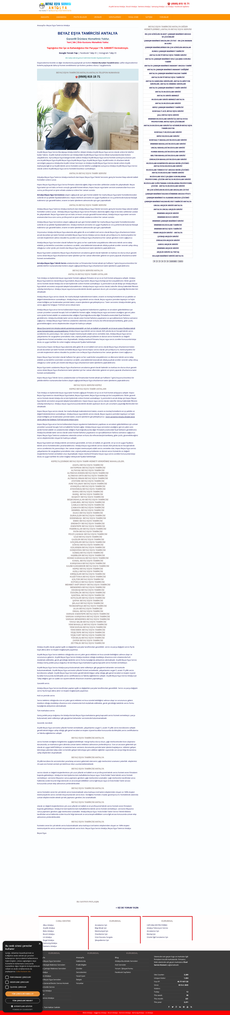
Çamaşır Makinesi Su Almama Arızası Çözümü (168, 197)
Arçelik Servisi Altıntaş (168, 252)
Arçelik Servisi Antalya (117, 7)
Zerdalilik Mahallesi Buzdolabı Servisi (168, 159)
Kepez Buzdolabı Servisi (168, 136)
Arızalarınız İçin (101, 925)
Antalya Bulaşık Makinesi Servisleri (51, 965)
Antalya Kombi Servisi (46, 987)
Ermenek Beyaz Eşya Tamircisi (168, 229)
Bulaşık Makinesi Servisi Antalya (167, 256)
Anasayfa (45, 17)
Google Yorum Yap (68, 53)
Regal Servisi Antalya (45, 998)
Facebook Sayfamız (182, 7)
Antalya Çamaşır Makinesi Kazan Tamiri (168, 73)
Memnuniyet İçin (101, 931)
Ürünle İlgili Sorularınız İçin (157, 937)
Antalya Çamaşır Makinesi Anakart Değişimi (168, 69)
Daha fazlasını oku (23, 971)
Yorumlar (164, 17)
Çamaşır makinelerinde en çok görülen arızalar (168, 47)
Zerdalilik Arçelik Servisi (168, 240)
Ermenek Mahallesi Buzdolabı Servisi (168, 144)
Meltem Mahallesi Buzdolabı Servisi (168, 155)
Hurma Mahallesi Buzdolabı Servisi (168, 151)
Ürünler (98, 17)
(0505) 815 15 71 (89, 76)
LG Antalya (169, 7)
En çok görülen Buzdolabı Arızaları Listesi (168, 190)
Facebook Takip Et (88, 53)
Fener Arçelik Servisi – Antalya (167, 232)
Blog (116, 957)
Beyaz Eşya (41, 833)
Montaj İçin (151, 934)
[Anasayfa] (55, 7)
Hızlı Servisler (120, 965)
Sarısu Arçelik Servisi (168, 244)
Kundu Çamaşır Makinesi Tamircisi (168, 51)
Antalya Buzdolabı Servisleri (126, 961)
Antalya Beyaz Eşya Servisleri (49, 961)
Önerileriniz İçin (101, 934)
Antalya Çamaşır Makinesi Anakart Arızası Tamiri (168, 65)
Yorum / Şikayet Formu (124, 968)
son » (181, 261)
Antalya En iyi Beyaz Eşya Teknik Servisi (167, 55)
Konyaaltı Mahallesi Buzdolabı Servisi (168, 140)
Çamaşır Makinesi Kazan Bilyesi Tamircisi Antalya (167, 201)
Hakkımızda (61, 17)
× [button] (40, 944)
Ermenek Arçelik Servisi (168, 213)
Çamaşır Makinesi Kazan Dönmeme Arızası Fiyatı (168, 194)
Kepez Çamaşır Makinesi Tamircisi (167, 107)
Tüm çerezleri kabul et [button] (23, 994)
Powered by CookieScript (23, 1009)
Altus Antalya (48, 925)
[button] (22, 1006)
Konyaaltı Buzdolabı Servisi (168, 132)
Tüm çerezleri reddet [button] (22, 1000)
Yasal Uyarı (133, 17)
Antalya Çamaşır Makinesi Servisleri (51, 968)
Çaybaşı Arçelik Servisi (167, 236)
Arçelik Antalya (49, 928)
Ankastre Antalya (44, 976)
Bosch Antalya (131, 7)
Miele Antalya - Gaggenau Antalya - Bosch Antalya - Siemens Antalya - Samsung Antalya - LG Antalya (117, 1013)
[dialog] (23, 976)
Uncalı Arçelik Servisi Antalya (168, 205)
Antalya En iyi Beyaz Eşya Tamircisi (167, 77)
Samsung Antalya (157, 7)
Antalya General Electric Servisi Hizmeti (53, 983)
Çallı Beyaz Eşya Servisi (168, 115)
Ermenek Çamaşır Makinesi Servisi (168, 221)
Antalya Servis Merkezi (168, 95)
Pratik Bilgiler (80, 17)
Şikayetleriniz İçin (102, 940)
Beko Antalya (48, 931)
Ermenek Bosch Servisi (167, 217)
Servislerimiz (115, 17)
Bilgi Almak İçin (101, 928)
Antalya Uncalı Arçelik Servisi (168, 209)
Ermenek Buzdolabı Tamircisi (168, 225)
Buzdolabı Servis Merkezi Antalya (168, 99)
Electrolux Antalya (44, 990)
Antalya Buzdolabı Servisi (168, 91)
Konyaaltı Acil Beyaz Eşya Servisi (168, 111)
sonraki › (173, 261)
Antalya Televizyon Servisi (157, 928)
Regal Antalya (48, 940)
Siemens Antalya (144, 7)
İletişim (149, 17)
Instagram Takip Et (107, 53)
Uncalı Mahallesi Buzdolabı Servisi (168, 147)
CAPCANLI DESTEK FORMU (157, 925)
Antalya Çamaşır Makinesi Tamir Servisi (168, 88)
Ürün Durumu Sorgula (103, 937)
